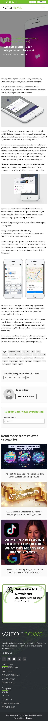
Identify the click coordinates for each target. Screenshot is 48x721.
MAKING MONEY (8, 679)
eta (35, 355)
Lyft (41, 358)
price (21, 361)
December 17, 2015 (10, 54)
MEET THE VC (7, 671)
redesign (37, 361)
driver (20, 355)
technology (8, 41)
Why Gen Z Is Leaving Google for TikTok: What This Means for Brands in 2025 (24, 571)
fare (4, 358)
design (5, 355)
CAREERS (5, 696)
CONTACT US (7, 699)
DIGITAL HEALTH (8, 683)
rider (14, 364)
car (33, 352)
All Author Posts (26, 396)
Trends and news (22, 41)
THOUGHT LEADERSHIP (11, 675)
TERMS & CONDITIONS (11, 703)
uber (20, 364)
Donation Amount (10, 418)
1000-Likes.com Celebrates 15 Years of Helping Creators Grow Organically (24, 513)
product (28, 361)
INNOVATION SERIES (10, 668)
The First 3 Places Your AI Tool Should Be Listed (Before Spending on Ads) (24, 475)
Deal (38, 352)
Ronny (24, 54)
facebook (42, 355)
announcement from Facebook (12, 233)
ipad (23, 358)
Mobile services (30, 38)
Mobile (5, 361)
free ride (11, 358)
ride (44, 361)
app (18, 352)
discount (13, 355)
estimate (28, 355)
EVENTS (5, 692)
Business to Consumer (13, 38)
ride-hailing (6, 364)
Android (12, 352)
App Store (26, 352)
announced (23, 87)
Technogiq (28, 718)
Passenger (13, 361)
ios (18, 358)
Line (36, 358)
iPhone (29, 358)
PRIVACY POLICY (8, 707)
